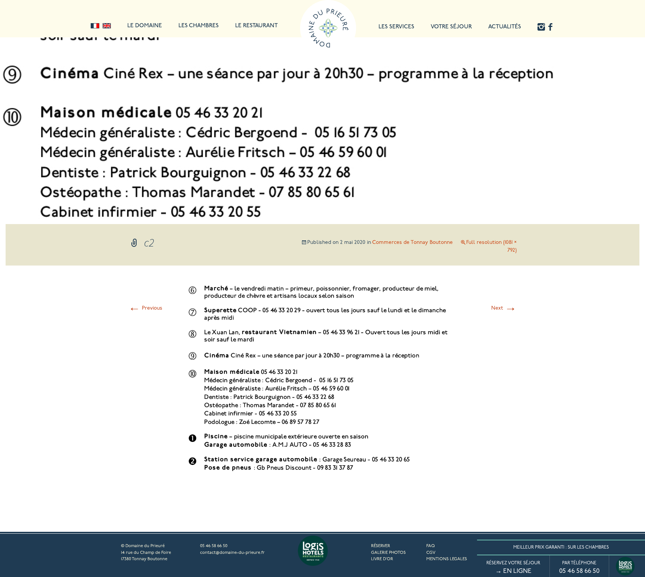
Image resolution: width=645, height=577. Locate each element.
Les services (396, 27)
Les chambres (198, 26)
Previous (145, 308)
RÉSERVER (380, 546)
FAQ (430, 546)
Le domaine (144, 26)
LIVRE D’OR (382, 559)
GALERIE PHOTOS (388, 552)
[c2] (322, 475)
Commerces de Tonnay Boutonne (412, 242)
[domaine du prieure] (328, 9)
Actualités (504, 27)
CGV (430, 552)
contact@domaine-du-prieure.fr (232, 552)
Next (504, 308)
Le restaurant (256, 26)
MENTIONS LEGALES (446, 559)
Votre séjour (451, 27)
